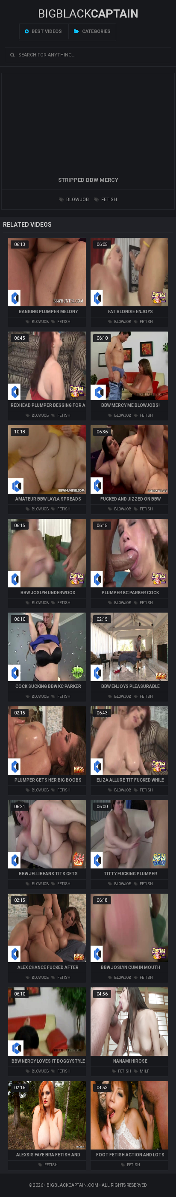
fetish (108, 199)
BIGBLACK (88, 14)
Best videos (46, 31)
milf (144, 1071)
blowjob (77, 199)
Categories (96, 31)
